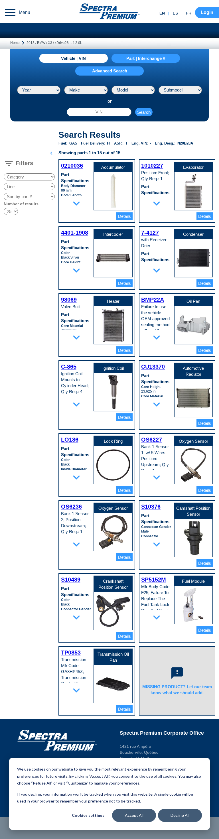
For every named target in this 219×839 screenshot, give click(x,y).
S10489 (70, 579)
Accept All (134, 815)
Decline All (180, 815)
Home (15, 43)
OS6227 (151, 439)
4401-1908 (74, 232)
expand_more (76, 203)
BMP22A (152, 299)
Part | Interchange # (145, 58)
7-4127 (150, 232)
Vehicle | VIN (73, 58)
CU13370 (153, 366)
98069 (69, 299)
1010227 (152, 165)
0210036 (72, 165)
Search (144, 112)
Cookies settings (88, 815)
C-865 (68, 366)
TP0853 (71, 652)
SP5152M (153, 579)
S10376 (151, 506)
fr (188, 13)
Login (207, 12)
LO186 (69, 439)
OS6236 (71, 506)
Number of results (21, 204)
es (175, 13)
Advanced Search (109, 70)
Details (124, 216)
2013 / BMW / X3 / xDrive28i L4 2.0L (54, 43)
